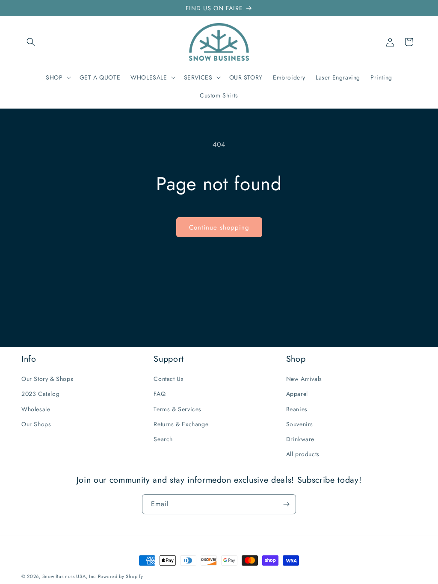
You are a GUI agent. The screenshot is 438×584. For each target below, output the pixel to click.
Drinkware (300, 439)
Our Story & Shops (47, 379)
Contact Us (168, 379)
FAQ (160, 393)
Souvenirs (299, 424)
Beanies (297, 409)
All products (303, 454)
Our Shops (36, 424)
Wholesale (35, 409)
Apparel (297, 393)
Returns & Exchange (181, 424)
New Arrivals (304, 379)
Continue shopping (219, 227)
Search (163, 439)
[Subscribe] (286, 504)
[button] (30, 41)
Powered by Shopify (120, 576)
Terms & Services (177, 409)
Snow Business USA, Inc (69, 576)
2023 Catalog (40, 393)
